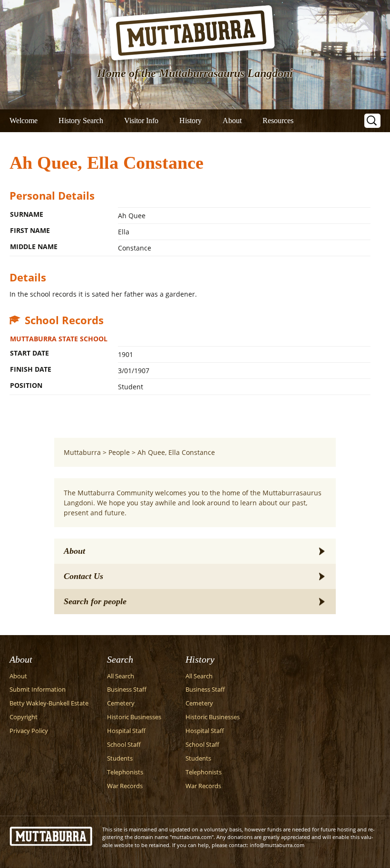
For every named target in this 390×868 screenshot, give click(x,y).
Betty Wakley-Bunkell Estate (49, 703)
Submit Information (38, 689)
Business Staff (126, 689)
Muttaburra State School (58, 338)
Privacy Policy (29, 731)
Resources (278, 120)
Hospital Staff (126, 731)
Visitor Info (141, 120)
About (232, 120)
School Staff (124, 745)
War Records (125, 786)
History (190, 120)
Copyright (24, 717)
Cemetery (121, 703)
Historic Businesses (134, 717)
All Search (120, 676)
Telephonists (125, 772)
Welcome (24, 120)
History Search (80, 120)
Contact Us (83, 576)
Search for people (95, 601)
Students (120, 758)
